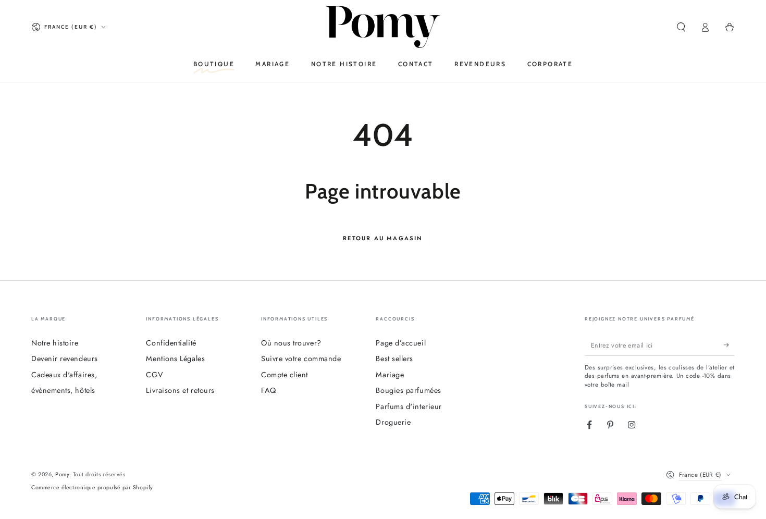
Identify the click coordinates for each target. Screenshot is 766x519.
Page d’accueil (401, 343)
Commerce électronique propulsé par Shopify (92, 487)
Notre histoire (55, 343)
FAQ (268, 390)
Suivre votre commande (301, 358)
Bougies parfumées (408, 390)
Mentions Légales (175, 358)
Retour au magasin (383, 238)
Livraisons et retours (180, 390)
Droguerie (393, 422)
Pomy (62, 474)
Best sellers (394, 358)
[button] (681, 27)
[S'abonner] (729, 345)
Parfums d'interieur (408, 406)
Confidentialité (171, 343)
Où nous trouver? (291, 343)
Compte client (284, 374)
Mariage (390, 374)
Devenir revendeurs (64, 358)
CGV (154, 374)
